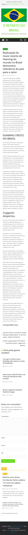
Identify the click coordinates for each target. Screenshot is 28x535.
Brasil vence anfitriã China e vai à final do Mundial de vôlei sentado (14, 376)
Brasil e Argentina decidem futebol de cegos (12, 391)
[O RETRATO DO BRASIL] (3, 40)
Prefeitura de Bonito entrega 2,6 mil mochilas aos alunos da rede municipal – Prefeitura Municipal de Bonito (13, 504)
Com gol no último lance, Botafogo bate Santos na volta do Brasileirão (14, 361)
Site (2, 453)
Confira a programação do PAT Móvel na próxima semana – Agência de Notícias (14, 343)
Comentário (5, 416)
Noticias (5, 473)
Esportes (5, 49)
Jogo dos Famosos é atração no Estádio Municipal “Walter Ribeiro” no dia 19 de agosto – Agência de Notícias (14, 335)
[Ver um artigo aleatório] (25, 40)
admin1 (16, 488)
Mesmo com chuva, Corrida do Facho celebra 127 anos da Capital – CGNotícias (14, 481)
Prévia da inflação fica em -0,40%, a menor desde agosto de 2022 (16, 5)
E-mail (3, 445)
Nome (3, 438)
